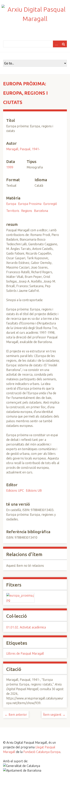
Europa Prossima (29, 203)
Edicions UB (34, 490)
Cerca (63, 44)
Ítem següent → (54, 714)
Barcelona (41, 210)
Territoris (12, 210)
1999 (9, 167)
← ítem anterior (16, 714)
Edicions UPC (15, 490)
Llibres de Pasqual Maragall (25, 653)
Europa (11, 203)
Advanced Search (56, 44)
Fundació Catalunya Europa (41, 752)
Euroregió (50, 203)
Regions (26, 210)
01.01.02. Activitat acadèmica (26, 627)
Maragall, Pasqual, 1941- (23, 149)
